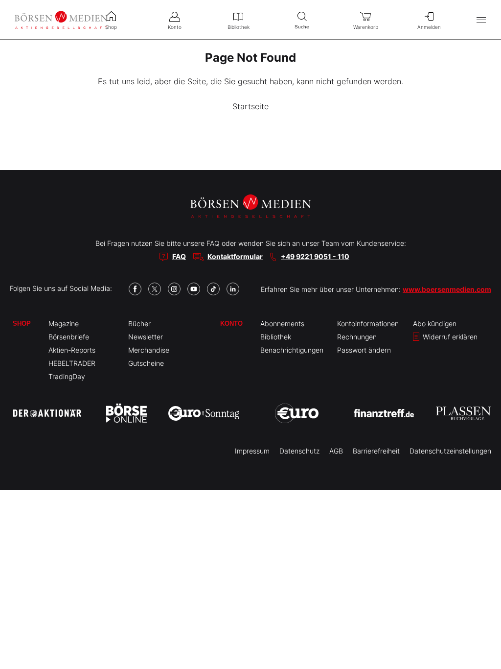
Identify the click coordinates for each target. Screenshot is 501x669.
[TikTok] (213, 289)
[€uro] (296, 413)
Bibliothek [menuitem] (239, 27)
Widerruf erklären (449, 337)
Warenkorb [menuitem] (365, 27)
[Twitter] (154, 289)
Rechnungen (357, 337)
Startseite (250, 106)
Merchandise (148, 350)
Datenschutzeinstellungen (450, 451)
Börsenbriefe (68, 337)
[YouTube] (193, 289)
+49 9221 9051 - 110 (315, 256)
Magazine (63, 323)
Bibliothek (275, 337)
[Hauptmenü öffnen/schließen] (481, 20)
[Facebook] (135, 289)
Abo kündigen (434, 323)
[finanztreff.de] (384, 413)
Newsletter (145, 337)
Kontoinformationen (368, 323)
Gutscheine (146, 363)
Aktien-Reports (71, 350)
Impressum (252, 451)
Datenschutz (299, 451)
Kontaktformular (235, 256)
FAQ (179, 256)
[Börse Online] (126, 413)
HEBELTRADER (71, 363)
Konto (231, 323)
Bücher (139, 323)
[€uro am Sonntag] (203, 413)
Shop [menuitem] (111, 27)
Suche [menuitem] (302, 26)
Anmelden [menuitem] (429, 27)
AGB (336, 451)
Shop (22, 323)
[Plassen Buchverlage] (463, 413)
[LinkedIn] (233, 289)
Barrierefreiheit (376, 451)
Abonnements (282, 323)
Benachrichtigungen (291, 350)
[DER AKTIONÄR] (47, 413)
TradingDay (66, 376)
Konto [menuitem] (175, 27)
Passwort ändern (364, 350)
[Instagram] (174, 289)
